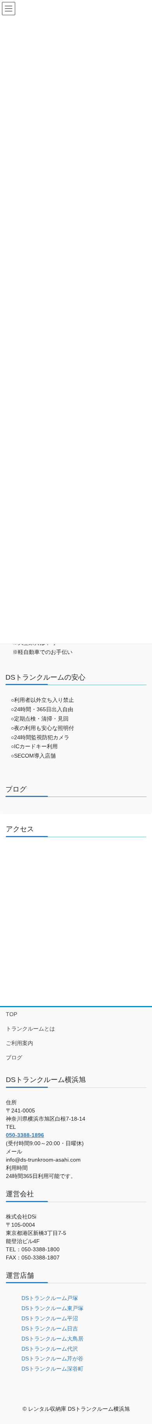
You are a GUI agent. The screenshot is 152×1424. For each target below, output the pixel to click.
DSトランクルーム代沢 (49, 1349)
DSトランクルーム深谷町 (52, 1369)
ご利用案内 (19, 1043)
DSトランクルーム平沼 (49, 1318)
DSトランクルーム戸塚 (49, 1298)
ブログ (14, 1057)
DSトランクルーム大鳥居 (52, 1338)
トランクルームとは (30, 1028)
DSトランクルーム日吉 (49, 1328)
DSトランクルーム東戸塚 (52, 1308)
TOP (11, 1014)
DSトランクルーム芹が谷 (52, 1358)
